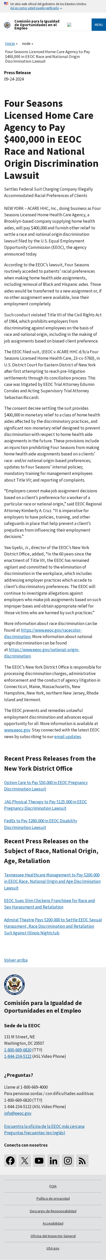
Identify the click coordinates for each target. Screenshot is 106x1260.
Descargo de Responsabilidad (53, 1211)
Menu (99, 24)
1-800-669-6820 (17, 1050)
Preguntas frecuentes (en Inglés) (34, 1133)
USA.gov (53, 1248)
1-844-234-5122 (17, 1056)
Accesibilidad (53, 1223)
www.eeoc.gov (17, 730)
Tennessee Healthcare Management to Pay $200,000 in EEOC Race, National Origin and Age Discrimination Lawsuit (52, 881)
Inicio (10, 43)
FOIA (53, 1186)
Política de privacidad (53, 1198)
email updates (67, 736)
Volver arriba (16, 960)
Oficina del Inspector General (53, 1236)
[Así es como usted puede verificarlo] (53, 6)
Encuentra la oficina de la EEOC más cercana (44, 1126)
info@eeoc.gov (17, 1113)
